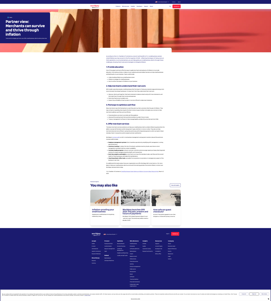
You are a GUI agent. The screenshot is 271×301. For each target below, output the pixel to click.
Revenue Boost (120, 243)
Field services (133, 259)
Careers (173, 1)
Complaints (158, 251)
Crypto (131, 253)
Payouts (94, 260)
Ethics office (158, 253)
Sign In (179, 1)
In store (93, 246)
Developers (139, 6)
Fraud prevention (108, 243)
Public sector (133, 269)
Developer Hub (158, 248)
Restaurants (133, 271)
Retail (131, 274)
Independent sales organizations (134, 285)
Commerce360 (116, 137)
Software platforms (134, 248)
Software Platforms (109, 260)
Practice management (135, 266)
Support (146, 6)
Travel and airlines (134, 279)
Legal (169, 256)
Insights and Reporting (122, 253)
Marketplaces (107, 258)
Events (169, 251)
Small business (133, 243)
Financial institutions (135, 281)
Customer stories (147, 248)
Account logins (158, 246)
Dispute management (109, 248)
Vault (105, 251)
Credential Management (120, 249)
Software (132, 276)
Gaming (132, 264)
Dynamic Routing (121, 246)
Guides (144, 246)
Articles (144, 243)
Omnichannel (95, 248)
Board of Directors (172, 248)
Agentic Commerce (96, 251)
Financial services (134, 261)
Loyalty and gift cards (122, 255)
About (169, 243)
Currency (94, 263)
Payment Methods (96, 253)
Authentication (108, 246)
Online (93, 243)
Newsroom (170, 253)
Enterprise (132, 246)
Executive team (171, 246)
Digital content (133, 256)
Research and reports (148, 251)
